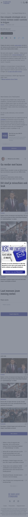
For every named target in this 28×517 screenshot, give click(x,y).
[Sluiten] (25, 243)
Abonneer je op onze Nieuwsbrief (14, 272)
